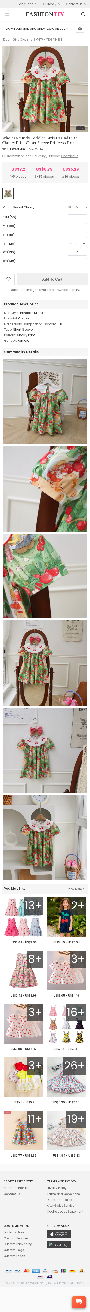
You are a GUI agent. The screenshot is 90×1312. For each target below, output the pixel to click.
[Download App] (80, 29)
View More (75, 889)
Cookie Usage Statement (65, 1211)
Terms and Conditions (63, 1194)
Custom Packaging (18, 1244)
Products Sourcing (17, 1232)
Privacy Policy (56, 1188)
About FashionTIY (16, 1188)
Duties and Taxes (59, 1200)
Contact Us (69, 156)
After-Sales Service (60, 1205)
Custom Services (16, 1238)
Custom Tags (14, 1250)
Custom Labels (15, 1256)
